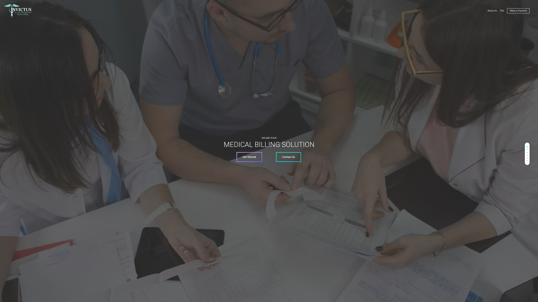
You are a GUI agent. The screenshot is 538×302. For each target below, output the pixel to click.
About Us (492, 10)
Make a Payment (518, 10)
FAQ (502, 10)
